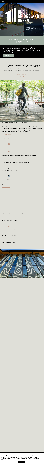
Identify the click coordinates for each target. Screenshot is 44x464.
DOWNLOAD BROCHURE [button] (21, 74)
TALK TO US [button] (21, 76)
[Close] (42, 455)
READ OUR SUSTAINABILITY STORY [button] (8, 134)
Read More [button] (7, 55)
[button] (41, 1)
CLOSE (22, 461)
